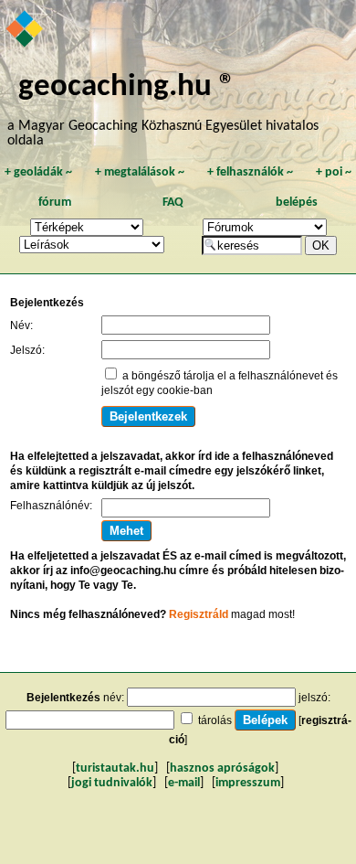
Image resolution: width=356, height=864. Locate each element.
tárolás (215, 720)
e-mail (184, 783)
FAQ (172, 202)
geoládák (38, 172)
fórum (54, 202)
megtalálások (139, 172)
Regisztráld (198, 614)
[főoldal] (26, 30)
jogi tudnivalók (111, 783)
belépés (297, 202)
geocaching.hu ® (127, 87)
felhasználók (250, 172)
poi (333, 172)
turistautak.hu (115, 768)
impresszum (247, 783)
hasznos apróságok (222, 768)
